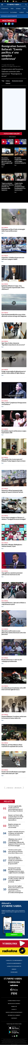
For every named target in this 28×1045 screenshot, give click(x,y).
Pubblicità (14, 1006)
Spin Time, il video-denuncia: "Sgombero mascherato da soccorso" (13, 344)
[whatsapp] (7, 1)
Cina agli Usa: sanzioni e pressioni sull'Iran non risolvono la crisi (12, 573)
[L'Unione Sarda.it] (14, 4)
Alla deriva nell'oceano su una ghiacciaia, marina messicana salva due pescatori (14, 632)
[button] (2, 24)
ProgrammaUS (4, 8)
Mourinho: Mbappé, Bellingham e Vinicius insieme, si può (12, 545)
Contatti (14, 1009)
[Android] (14, 1032)
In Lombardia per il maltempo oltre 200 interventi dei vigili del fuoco (14, 688)
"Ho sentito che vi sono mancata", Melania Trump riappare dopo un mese (13, 460)
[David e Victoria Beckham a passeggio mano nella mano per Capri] (14, 759)
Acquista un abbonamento (14, 963)
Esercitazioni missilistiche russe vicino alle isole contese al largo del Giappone (14, 315)
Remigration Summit (17, 80)
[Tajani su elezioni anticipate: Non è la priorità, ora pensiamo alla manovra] (8, 177)
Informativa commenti (14, 1015)
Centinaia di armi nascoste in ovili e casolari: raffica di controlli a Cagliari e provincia (16, 879)
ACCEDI (24, 1)
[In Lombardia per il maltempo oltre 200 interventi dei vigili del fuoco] (14, 675)
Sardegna (18, 8)
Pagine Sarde (14, 972)
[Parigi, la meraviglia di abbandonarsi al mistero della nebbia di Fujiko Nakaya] (14, 359)
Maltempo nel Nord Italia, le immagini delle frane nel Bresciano (13, 230)
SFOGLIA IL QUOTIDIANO (8, 16)
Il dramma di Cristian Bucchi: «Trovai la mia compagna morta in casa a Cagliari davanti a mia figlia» (16, 870)
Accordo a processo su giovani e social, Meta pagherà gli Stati (7, 161)
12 (12, 787)
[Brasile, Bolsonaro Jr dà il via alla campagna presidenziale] (14, 647)
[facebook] (5, 1)
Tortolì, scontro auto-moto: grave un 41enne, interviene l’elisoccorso (15, 851)
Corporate (14, 1018)
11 (10, 787)
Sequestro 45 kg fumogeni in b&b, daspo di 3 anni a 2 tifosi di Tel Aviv (12, 491)
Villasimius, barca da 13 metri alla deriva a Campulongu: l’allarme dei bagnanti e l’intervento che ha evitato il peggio (16, 842)
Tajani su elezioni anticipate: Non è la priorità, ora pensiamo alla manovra (8, 186)
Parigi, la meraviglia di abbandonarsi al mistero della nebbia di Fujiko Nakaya (14, 372)
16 (18, 787)
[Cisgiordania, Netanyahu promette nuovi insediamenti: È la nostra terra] (21, 177)
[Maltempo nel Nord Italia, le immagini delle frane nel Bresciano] (14, 217)
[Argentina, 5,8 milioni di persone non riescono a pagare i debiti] (14, 245)
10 (8, 787)
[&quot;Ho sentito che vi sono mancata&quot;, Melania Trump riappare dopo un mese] (14, 447)
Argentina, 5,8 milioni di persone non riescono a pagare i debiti (13, 258)
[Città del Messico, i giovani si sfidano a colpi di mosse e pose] (14, 590)
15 (17, 787)
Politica (8, 80)
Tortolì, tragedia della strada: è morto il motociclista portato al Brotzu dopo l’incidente (15, 808)
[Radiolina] (14, 951)
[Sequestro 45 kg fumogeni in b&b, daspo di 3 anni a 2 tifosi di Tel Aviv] (14, 478)
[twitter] (2, 1)
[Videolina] (14, 943)
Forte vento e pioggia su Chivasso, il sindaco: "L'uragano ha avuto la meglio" (14, 518)
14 (15, 787)
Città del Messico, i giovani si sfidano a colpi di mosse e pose (14, 603)
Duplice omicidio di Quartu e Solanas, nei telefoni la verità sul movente (16, 833)
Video (12, 8)
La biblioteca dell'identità (14, 966)
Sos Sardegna (13, 12)
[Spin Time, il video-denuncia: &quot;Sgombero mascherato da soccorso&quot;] (14, 330)
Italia (24, 8)
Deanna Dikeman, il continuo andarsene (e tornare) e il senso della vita (14, 717)
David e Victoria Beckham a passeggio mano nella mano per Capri (14, 772)
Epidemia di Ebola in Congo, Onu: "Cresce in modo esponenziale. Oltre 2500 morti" (13, 287)
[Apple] (14, 1028)
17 (20, 787)
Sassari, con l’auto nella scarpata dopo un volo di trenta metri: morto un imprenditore (15, 817)
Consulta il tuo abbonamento (14, 960)
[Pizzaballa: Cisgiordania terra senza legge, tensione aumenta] (21, 151)
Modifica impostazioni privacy (14, 1012)
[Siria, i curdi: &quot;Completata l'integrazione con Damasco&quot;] (14, 390)
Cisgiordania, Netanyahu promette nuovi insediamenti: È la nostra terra (20, 186)
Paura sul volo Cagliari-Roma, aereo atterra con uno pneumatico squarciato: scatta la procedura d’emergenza (15, 889)
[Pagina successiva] (4, 788)
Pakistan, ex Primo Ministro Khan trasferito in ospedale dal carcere (12, 745)
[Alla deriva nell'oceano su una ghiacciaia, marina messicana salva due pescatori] (14, 618)
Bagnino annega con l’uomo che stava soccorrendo (14, 825)
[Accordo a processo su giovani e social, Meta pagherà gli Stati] (8, 151)
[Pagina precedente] (23, 788)
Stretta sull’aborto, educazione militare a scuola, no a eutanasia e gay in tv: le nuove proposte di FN (15, 860)
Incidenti (21, 12)
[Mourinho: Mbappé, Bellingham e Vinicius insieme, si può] (14, 532)
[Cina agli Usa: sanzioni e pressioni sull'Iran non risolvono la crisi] (14, 560)
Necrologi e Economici (14, 1003)
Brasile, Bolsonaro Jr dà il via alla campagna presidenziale (12, 660)
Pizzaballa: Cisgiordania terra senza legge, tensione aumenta (20, 160)
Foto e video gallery (12, 133)
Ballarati (8, 83)
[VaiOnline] (14, 990)
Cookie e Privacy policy (14, 1000)
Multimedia (8, 21)
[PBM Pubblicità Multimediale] (14, 993)
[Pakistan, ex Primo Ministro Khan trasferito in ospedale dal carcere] (14, 732)
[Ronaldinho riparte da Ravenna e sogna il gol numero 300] (14, 418)
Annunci (14, 969)
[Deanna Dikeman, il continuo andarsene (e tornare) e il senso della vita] (14, 704)
